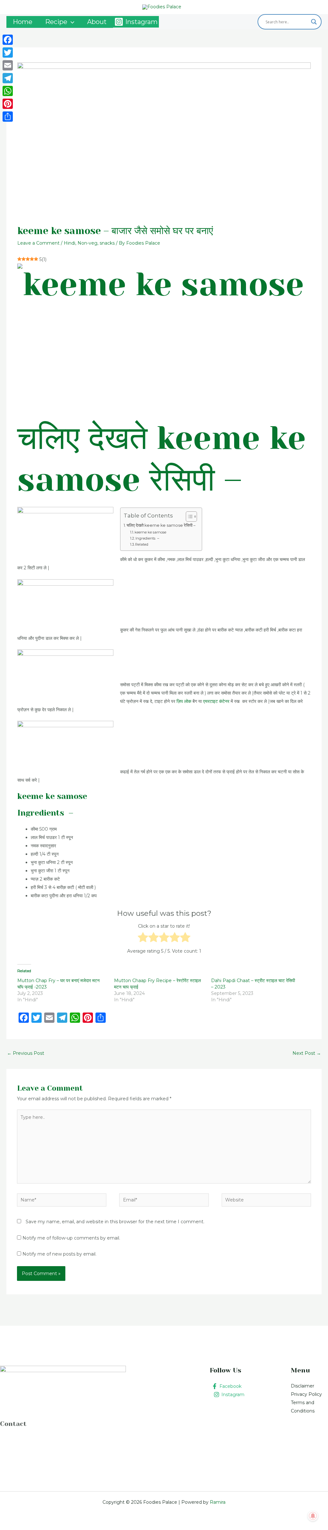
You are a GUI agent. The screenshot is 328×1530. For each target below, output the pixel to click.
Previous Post (25, 1053)
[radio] (143, 938)
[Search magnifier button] (313, 21)
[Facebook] (7, 39)
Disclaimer (302, 1386)
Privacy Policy (306, 1394)
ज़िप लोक (183, 701)
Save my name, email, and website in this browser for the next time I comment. (115, 1222)
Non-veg (87, 243)
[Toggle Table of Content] (188, 516)
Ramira (217, 1502)
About (97, 22)
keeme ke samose (150, 532)
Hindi (69, 243)
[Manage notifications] (313, 1516)
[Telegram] (7, 78)
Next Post (306, 1053)
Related (141, 544)
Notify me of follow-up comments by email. (71, 1238)
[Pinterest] (7, 103)
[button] (70, 22)
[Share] (7, 116)
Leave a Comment (38, 243)
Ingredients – (147, 538)
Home (22, 22)
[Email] (7, 65)
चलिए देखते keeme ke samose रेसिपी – (161, 525)
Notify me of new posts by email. (59, 1254)
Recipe (56, 22)
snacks (107, 243)
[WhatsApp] (7, 91)
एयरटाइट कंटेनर (216, 701)
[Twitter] (7, 52)
